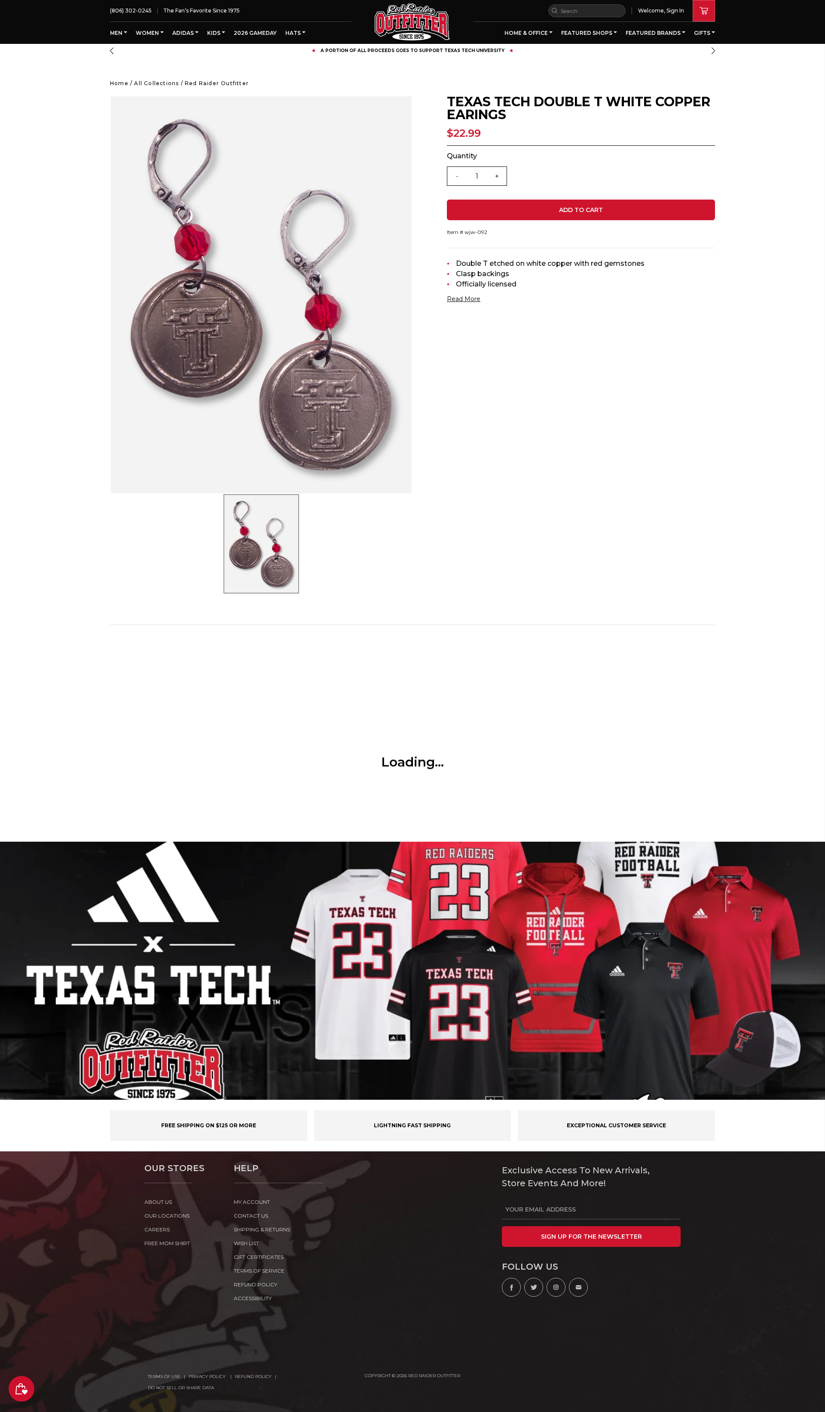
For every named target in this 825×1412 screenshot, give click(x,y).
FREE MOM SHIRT (167, 1243)
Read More (463, 299)
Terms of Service (259, 1270)
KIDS (214, 33)
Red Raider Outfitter (217, 83)
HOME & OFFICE (526, 33)
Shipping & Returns (262, 1229)
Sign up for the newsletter (591, 1236)
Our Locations (166, 1215)
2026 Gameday (255, 33)
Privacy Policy (208, 1376)
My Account (252, 1202)
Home (119, 83)
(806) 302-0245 (131, 10)
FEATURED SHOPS (587, 33)
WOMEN (148, 33)
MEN (117, 33)
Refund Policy (253, 1376)
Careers (157, 1229)
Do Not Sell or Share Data (181, 1387)
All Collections (156, 83)
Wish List (246, 1243)
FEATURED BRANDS (654, 33)
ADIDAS (183, 33)
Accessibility (253, 1298)
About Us (158, 1202)
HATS (293, 33)
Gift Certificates (259, 1257)
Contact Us (251, 1215)
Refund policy (255, 1284)
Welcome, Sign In (661, 10)
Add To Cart (581, 210)
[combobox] (587, 10)
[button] (111, 50)
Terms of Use (164, 1376)
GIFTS (703, 33)
